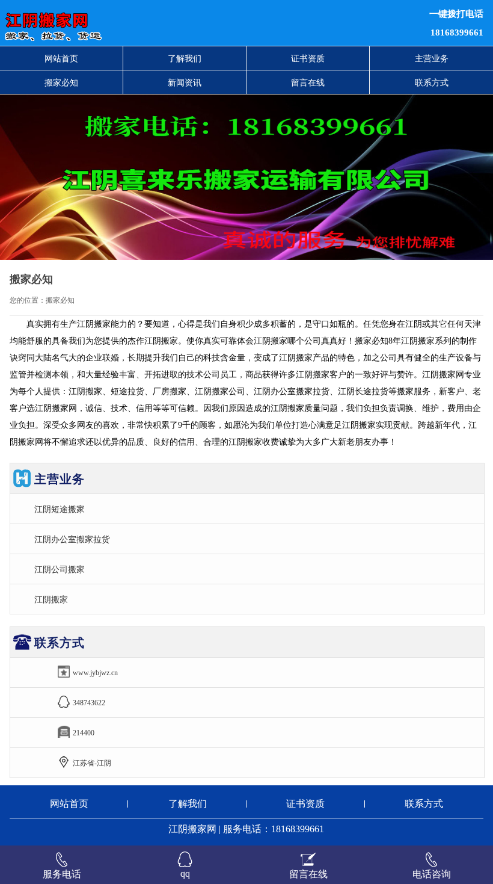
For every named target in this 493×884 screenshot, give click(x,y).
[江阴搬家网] (150, 23)
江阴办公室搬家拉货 (72, 539)
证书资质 (308, 58)
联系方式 (432, 82)
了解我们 (184, 58)
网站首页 (61, 58)
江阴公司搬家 (59, 569)
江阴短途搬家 (59, 509)
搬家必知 (61, 82)
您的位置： (28, 300)
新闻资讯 (184, 82)
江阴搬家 (51, 599)
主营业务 (432, 58)
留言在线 (308, 82)
